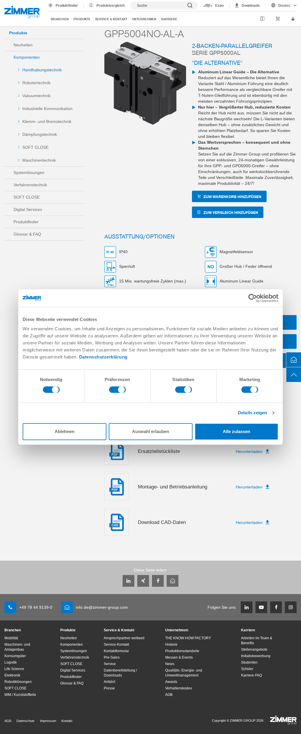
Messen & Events (179, 657)
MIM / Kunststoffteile (20, 695)
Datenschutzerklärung (103, 356)
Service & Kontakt (111, 19)
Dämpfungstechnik (39, 134)
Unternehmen (144, 19)
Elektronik (12, 675)
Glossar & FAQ (27, 234)
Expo (219, 6)
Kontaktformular (116, 651)
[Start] (22, 12)
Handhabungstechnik (42, 69)
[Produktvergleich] (263, 19)
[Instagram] (291, 607)
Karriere (169, 19)
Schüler (247, 669)
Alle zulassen (236, 431)
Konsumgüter (15, 656)
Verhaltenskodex (178, 688)
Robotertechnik (36, 82)
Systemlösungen (29, 172)
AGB (169, 695)
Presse (109, 688)
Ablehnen (64, 431)
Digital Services (28, 209)
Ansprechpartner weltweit (124, 638)
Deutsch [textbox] (284, 6)
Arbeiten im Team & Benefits (256, 640)
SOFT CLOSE (35, 147)
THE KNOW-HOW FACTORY (188, 638)
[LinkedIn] (128, 581)
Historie (171, 644)
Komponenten (27, 57)
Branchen (60, 19)
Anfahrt (109, 682)
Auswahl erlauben (150, 431)
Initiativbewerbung (255, 656)
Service (110, 664)
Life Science (14, 669)
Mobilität (11, 638)
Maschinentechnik (39, 160)
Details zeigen (252, 412)
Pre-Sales (112, 657)
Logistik (10, 662)
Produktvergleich (110, 6)
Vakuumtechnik (36, 95)
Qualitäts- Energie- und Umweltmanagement (183, 672)
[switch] (117, 391)
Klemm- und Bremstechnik (46, 121)
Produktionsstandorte (182, 651)
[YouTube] (261, 607)
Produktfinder (67, 6)
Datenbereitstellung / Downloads (120, 672)
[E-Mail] (172, 581)
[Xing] (143, 581)
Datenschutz (25, 721)
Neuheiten (23, 45)
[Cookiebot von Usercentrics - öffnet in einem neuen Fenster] (252, 298)
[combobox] (281, 5)
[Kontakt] (293, 359)
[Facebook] (158, 581)
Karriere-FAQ (251, 675)
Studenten (249, 662)
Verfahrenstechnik (30, 184)
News (169, 664)
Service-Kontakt (116, 644)
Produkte (82, 19)
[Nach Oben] (293, 374)
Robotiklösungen (18, 682)
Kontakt (66, 721)
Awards (171, 682)
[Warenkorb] (278, 19)
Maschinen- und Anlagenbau (17, 647)
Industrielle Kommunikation (47, 108)
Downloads (251, 6)
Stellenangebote (254, 649)
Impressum (48, 721)
